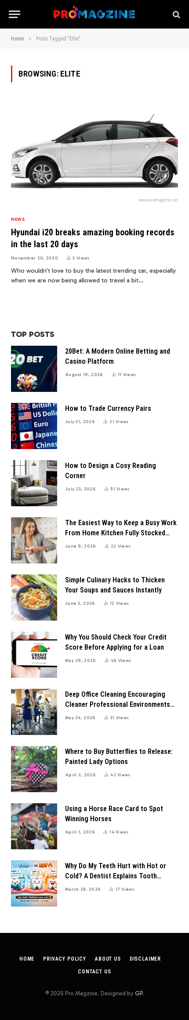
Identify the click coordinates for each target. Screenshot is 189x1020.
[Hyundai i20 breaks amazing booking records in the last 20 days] (94, 154)
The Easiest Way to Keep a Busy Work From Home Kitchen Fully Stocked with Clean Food (121, 533)
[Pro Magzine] (94, 14)
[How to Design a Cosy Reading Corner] (34, 483)
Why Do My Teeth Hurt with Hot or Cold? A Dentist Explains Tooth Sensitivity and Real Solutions (115, 876)
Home (26, 959)
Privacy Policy (64, 959)
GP (138, 993)
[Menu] (14, 14)
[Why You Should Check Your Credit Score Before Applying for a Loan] (34, 655)
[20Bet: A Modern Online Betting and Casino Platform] (34, 369)
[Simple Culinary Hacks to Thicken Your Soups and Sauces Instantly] (34, 597)
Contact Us (94, 972)
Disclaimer (145, 959)
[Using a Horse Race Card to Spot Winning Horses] (34, 826)
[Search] (175, 14)
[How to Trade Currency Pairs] (34, 426)
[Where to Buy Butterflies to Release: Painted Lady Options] (34, 769)
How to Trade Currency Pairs (108, 408)
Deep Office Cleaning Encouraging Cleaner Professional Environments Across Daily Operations (117, 704)
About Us (108, 959)
